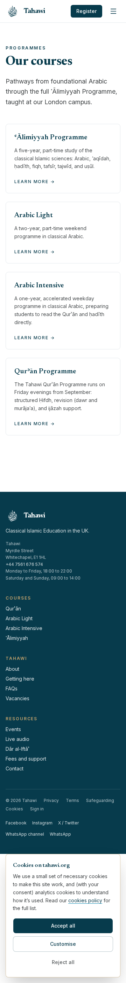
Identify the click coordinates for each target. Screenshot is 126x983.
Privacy (51, 800)
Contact (14, 768)
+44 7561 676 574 (24, 564)
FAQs (12, 688)
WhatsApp (60, 834)
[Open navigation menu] (113, 11)
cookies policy (85, 900)
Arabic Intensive (24, 628)
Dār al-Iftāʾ (17, 749)
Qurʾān (13, 608)
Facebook (16, 822)
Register (86, 11)
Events (13, 729)
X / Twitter (68, 822)
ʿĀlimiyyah (17, 638)
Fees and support (26, 759)
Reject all (63, 962)
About (12, 669)
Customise (63, 944)
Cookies (14, 808)
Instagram (42, 822)
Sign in (37, 808)
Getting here (20, 679)
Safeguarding (100, 800)
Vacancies (17, 698)
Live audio (17, 739)
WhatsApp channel (25, 834)
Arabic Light (19, 618)
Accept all (63, 926)
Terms (72, 800)
